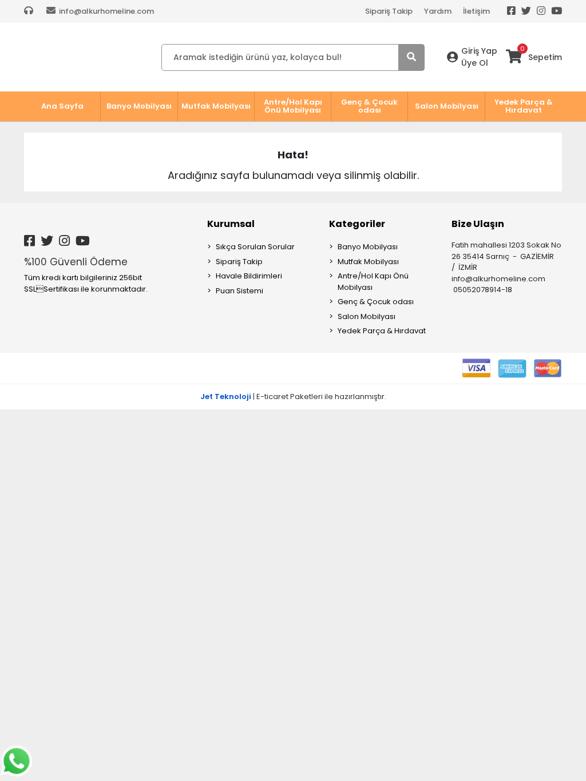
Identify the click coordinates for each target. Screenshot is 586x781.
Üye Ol (474, 63)
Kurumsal (231, 223)
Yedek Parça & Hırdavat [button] (523, 106)
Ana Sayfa (62, 106)
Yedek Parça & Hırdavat (382, 330)
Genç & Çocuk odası (376, 301)
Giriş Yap (479, 51)
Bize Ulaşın (478, 223)
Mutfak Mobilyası (368, 261)
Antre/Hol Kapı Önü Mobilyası (373, 281)
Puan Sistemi (239, 290)
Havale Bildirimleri (249, 275)
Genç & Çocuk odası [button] (369, 106)
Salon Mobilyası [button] (446, 106)
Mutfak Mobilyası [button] (216, 106)
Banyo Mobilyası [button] (139, 106)
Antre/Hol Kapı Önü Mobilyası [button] (293, 106)
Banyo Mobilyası (368, 246)
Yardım (438, 11)
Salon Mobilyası (366, 316)
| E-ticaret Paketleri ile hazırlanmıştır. (293, 396)
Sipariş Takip (389, 11)
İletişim (476, 11)
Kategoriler (357, 223)
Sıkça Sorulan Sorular (255, 246)
